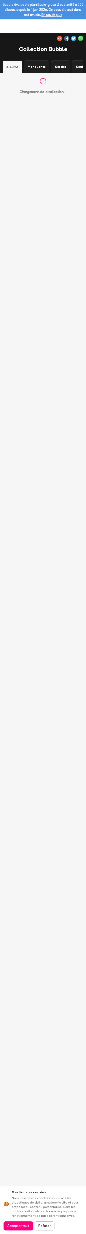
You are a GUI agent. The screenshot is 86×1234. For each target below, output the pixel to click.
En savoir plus (51, 15)
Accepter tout (18, 1226)
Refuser (44, 1226)
